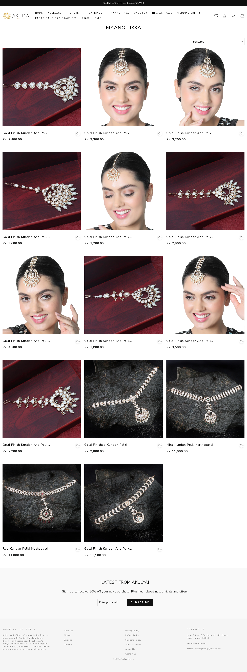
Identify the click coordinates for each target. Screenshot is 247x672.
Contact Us (130, 653)
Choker (75, 13)
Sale (98, 18)
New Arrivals (162, 13)
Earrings (96, 13)
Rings (86, 18)
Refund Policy (132, 635)
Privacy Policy (132, 630)
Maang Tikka (120, 13)
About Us (130, 649)
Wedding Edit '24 (189, 13)
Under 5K (140, 13)
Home (39, 13)
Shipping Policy (133, 640)
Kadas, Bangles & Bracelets (56, 18)
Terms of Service (133, 644)
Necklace (55, 13)
